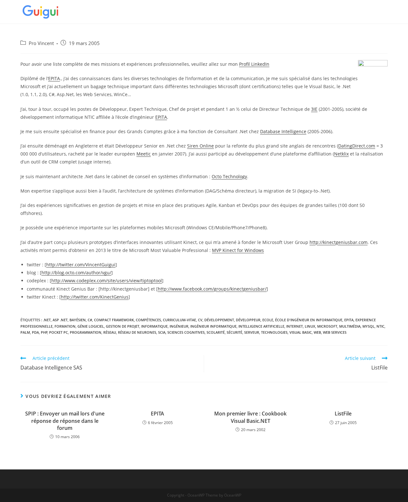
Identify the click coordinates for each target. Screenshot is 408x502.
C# (90, 319)
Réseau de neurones (137, 332)
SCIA (161, 332)
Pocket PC (58, 332)
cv (200, 319)
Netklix (341, 154)
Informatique (154, 326)
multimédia (350, 326)
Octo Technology (229, 176)
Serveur (251, 332)
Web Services (334, 332)
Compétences (148, 319)
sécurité (234, 332)
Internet (294, 326)
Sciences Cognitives (186, 332)
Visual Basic (300, 332)
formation (65, 326)
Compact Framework (114, 319)
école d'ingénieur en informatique (308, 319)
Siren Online (200, 146)
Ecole (267, 319)
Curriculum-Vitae (179, 319)
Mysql (368, 326)
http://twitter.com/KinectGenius (94, 297)
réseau (109, 332)
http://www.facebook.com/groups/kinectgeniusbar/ (212, 289)
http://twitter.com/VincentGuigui (80, 265)
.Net (47, 319)
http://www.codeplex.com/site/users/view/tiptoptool (106, 281)
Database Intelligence (283, 131)
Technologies (274, 332)
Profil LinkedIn (254, 64)
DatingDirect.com (356, 146)
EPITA (54, 78)
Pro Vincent (41, 43)
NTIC (380, 326)
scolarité (216, 332)
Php (44, 332)
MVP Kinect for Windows (238, 250)
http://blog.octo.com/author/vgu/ (76, 273)
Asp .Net (60, 319)
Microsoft (327, 326)
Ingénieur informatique (213, 326)
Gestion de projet (122, 326)
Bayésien (77, 319)
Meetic (143, 154)
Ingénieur (179, 326)
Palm (25, 332)
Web (317, 332)
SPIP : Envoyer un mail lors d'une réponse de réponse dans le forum (65, 420)
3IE (314, 109)
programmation (85, 332)
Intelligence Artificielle (261, 326)
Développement (219, 319)
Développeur (248, 319)
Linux (310, 326)
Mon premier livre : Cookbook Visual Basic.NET (250, 417)
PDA (35, 332)
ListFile (343, 413)
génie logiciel (90, 326)
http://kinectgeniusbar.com (339, 242)
